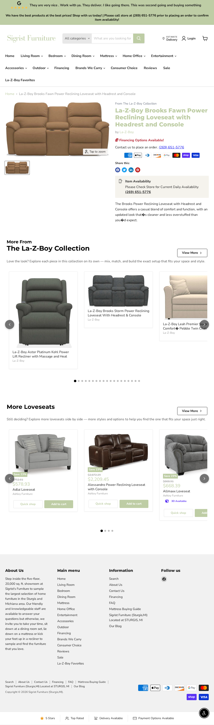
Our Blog (115, 626)
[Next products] (204, 324)
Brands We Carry (89, 68)
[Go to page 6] (93, 381)
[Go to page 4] (86, 381)
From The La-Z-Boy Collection (136, 103)
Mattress (107, 56)
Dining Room (81, 56)
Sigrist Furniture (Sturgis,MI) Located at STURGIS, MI (37, 686)
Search (114, 579)
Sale (166, 68)
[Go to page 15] (125, 381)
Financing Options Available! (141, 140)
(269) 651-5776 (171, 147)
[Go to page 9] (103, 381)
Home (9, 56)
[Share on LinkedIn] (131, 169)
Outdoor (39, 68)
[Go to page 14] (121, 381)
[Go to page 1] (75, 381)
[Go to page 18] (135, 381)
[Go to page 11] (111, 381)
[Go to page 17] (132, 381)
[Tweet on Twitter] (124, 169)
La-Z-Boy (127, 132)
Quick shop (28, 504)
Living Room (31, 56)
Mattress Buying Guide (125, 609)
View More (190, 253)
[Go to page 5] (89, 381)
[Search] (138, 38)
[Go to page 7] (96, 381)
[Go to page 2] (79, 381)
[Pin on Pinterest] (137, 169)
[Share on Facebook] (117, 169)
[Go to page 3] (82, 381)
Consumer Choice (124, 68)
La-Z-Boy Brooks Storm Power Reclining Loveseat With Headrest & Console (118, 313)
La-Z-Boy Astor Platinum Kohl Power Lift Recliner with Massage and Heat (41, 354)
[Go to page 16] (128, 381)
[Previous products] (9, 324)
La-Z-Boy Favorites (20, 80)
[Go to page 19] (139, 381)
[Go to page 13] (118, 381)
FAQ (112, 603)
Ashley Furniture (23, 494)
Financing (61, 68)
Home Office (133, 56)
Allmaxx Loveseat (176, 491)
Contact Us (116, 591)
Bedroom (56, 56)
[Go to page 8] (100, 381)
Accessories (15, 68)
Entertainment (162, 56)
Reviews (150, 68)
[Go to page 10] (107, 381)
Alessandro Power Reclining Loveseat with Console (116, 486)
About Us (115, 585)
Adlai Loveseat (24, 489)
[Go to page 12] (114, 381)
